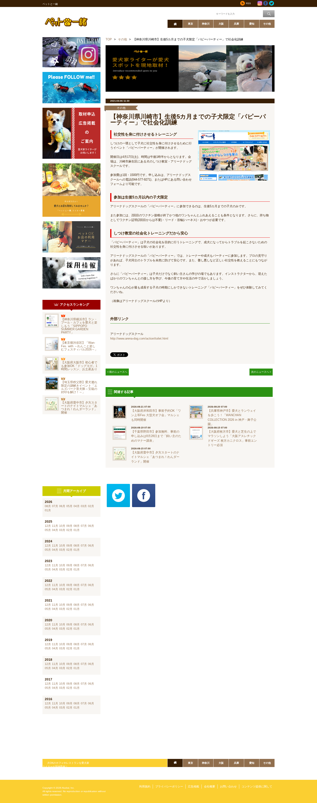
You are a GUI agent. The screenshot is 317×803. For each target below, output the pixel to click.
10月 (62, 526)
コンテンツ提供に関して (257, 786)
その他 (267, 23)
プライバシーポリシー (169, 786)
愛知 (251, 23)
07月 (55, 506)
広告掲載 (193, 786)
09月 (69, 526)
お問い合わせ (228, 786)
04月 (77, 506)
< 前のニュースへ (117, 371)
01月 (48, 510)
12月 (48, 526)
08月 (48, 506)
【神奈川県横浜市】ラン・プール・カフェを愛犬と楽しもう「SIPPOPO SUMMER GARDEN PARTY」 (79, 325)
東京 (190, 23)
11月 (55, 526)
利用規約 (144, 786)
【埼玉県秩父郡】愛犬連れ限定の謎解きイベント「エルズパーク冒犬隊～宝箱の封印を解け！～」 (79, 387)
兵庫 (236, 23)
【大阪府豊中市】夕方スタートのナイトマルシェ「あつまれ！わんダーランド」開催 (79, 407)
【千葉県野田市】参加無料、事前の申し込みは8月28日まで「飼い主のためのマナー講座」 (156, 436)
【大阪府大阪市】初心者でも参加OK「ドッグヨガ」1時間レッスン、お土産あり (79, 366)
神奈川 (206, 23)
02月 (91, 506)
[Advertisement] (71, 450)
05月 (69, 506)
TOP (109, 39)
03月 (84, 506)
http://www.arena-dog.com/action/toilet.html (139, 338)
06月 (62, 506)
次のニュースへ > (261, 371)
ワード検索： (207, 13)
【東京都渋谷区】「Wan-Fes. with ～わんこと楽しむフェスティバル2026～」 (79, 346)
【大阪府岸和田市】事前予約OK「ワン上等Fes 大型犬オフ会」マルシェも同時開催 (156, 415)
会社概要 (209, 786)
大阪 (221, 23)
